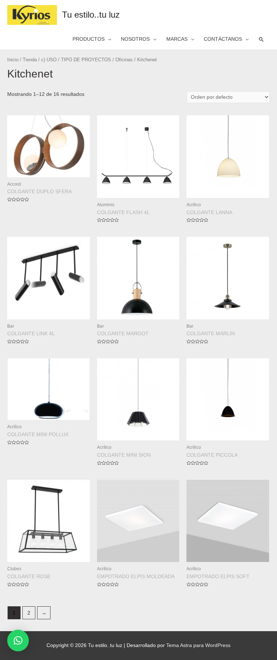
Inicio (12, 59)
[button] (18, 640)
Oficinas (124, 59)
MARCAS (177, 39)
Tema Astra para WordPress (198, 645)
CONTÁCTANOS (223, 39)
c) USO (49, 59)
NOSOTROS (135, 39)
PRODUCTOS (88, 39)
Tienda (30, 59)
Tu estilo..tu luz (91, 14)
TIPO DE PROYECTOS (86, 59)
